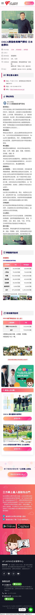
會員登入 (29, 3)
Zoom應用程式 (23, 519)
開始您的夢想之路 (16, 474)
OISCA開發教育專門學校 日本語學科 (16, 445)
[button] (3, 22)
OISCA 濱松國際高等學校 (12, 414)
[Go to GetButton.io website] (31, 613)
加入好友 (18, 584)
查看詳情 (17, 418)
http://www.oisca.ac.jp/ (17, 89)
